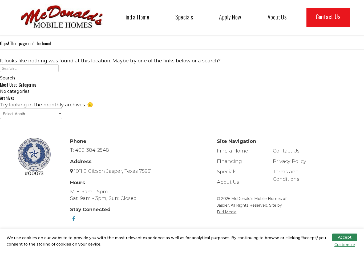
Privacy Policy (289, 161)
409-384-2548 (92, 150)
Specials (184, 17)
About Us (277, 17)
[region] (182, 241)
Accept (344, 237)
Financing (229, 161)
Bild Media (226, 212)
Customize (344, 244)
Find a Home (136, 17)
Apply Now (230, 17)
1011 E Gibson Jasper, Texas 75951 (113, 171)
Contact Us (328, 16)
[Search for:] (182, 69)
